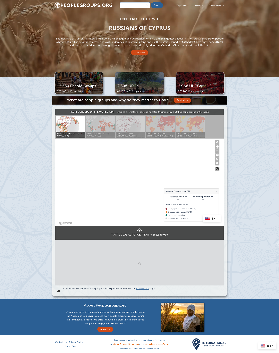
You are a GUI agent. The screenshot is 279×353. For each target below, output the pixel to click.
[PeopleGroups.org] (83, 5)
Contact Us (61, 342)
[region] (139, 167)
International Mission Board (156, 344)
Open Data (70, 346)
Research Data (142, 288)
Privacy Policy (76, 342)
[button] (187, 5)
